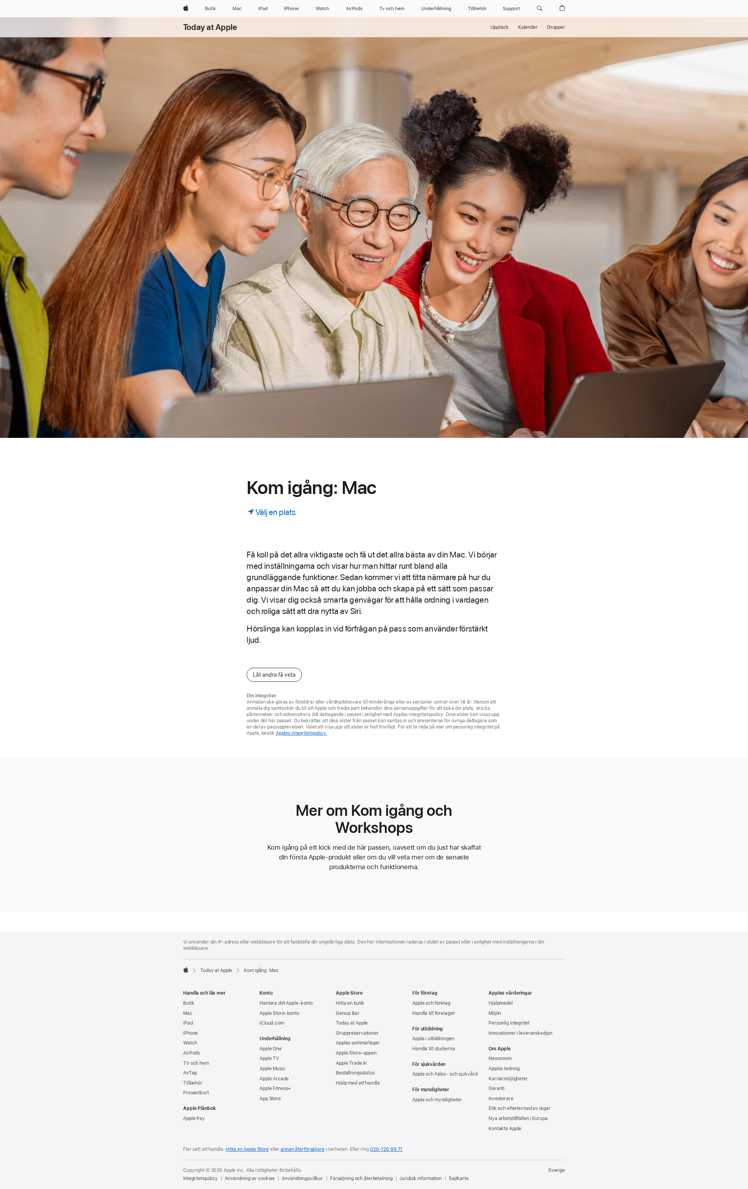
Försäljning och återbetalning (361, 1178)
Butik (188, 1003)
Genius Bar (348, 1013)
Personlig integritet (509, 1023)
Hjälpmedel (501, 1003)
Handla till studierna (433, 1048)
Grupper (556, 27)
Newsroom (500, 1058)
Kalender (528, 27)
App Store (270, 1098)
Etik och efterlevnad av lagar (519, 1108)
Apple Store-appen (356, 1053)
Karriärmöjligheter (508, 1078)
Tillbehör (192, 1083)
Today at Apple (210, 27)
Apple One (270, 1048)
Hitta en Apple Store (247, 1149)
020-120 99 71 (386, 1149)
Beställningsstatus (355, 1073)
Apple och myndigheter (437, 1100)
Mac (187, 1013)
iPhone (190, 1033)
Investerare (501, 1098)
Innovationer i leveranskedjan (520, 1033)
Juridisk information (420, 1178)
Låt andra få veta (274, 675)
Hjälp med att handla (358, 1083)
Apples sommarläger (358, 1043)
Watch (190, 1043)
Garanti (497, 1088)
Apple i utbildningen (433, 1038)
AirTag (190, 1073)
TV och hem (196, 1063)
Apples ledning (504, 1068)
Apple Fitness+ (275, 1088)
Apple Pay (194, 1118)
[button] (540, 8)
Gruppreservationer (357, 1033)
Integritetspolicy (200, 1178)
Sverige (556, 1170)
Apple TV (269, 1058)
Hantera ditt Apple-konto (286, 1003)
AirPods (191, 1053)
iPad (188, 1023)
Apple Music (272, 1068)
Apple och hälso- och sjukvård (445, 1074)
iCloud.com (271, 1023)
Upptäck (499, 27)
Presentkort (196, 1093)
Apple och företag (431, 1003)
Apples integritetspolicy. (301, 733)
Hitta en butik (350, 1003)
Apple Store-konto (279, 1013)
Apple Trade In (351, 1063)
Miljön (495, 1013)
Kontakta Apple (505, 1128)
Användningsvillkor (302, 1178)
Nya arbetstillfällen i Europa (518, 1118)
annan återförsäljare (302, 1149)
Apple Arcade (274, 1078)
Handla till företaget (433, 1013)
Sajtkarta (459, 1178)
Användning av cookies (250, 1178)
